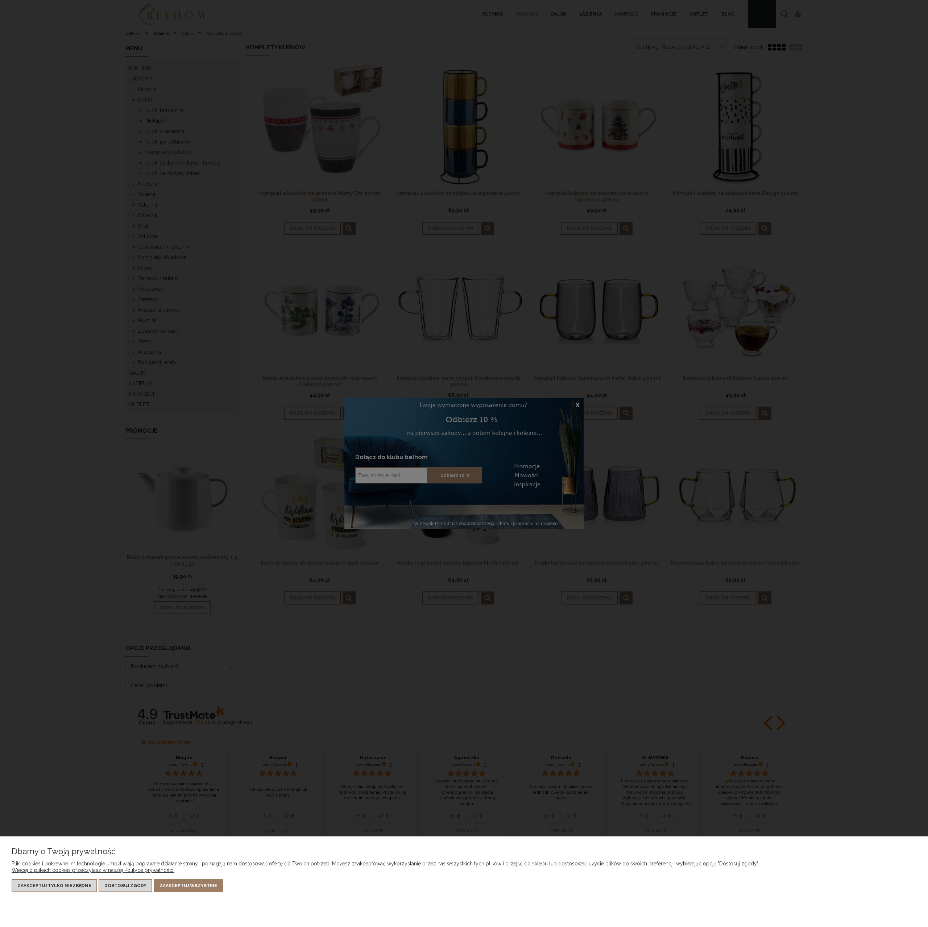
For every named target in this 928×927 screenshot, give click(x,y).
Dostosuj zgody (125, 885)
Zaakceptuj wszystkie (188, 885)
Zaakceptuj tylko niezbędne (54, 885)
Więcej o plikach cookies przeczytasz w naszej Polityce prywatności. (93, 870)
